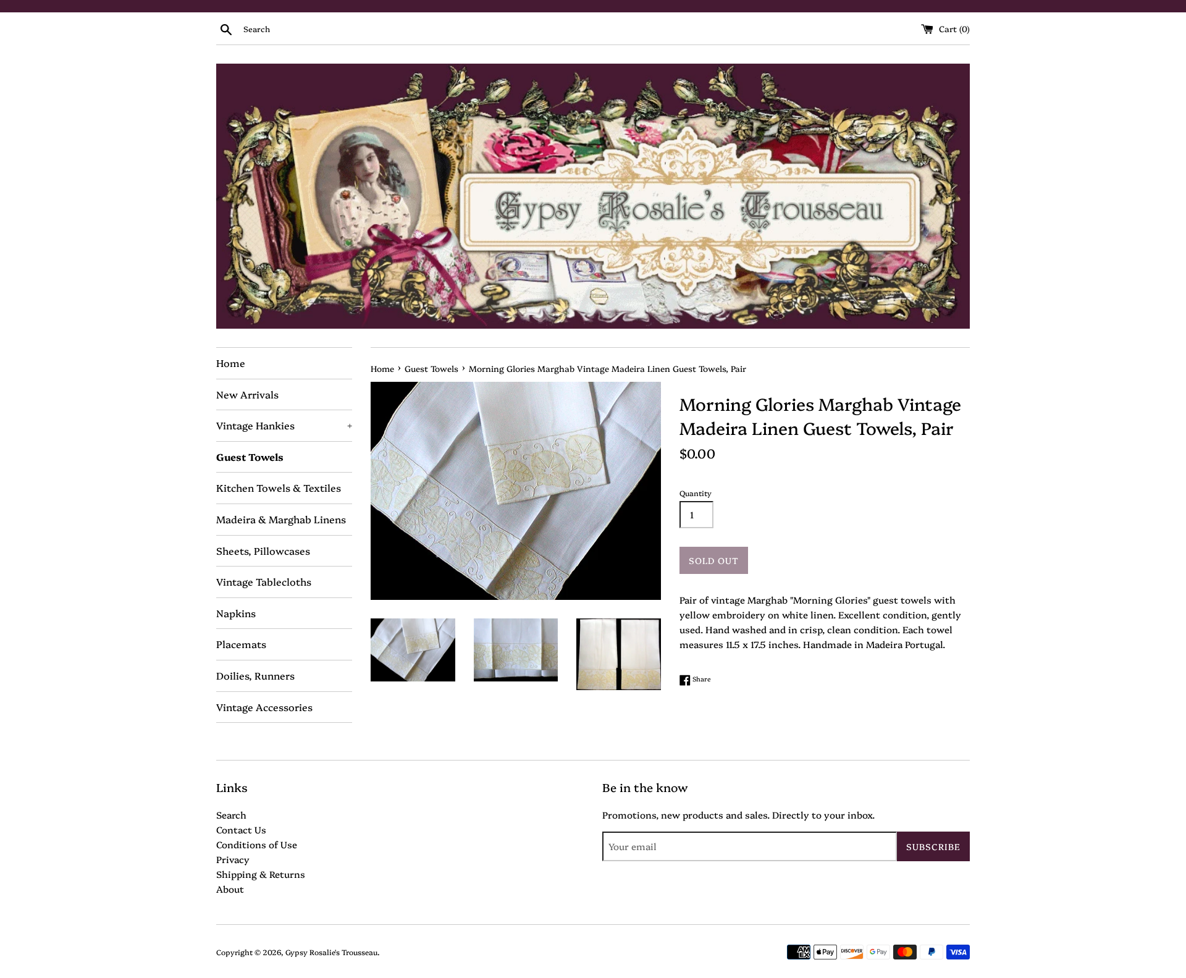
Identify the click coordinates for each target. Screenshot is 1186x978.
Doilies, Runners (255, 675)
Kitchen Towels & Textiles (278, 487)
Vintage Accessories (264, 707)
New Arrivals (247, 394)
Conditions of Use (256, 844)
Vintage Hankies (284, 425)
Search (231, 814)
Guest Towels (250, 456)
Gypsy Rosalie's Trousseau (331, 951)
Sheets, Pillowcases (263, 550)
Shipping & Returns (260, 873)
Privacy (233, 859)
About (230, 888)
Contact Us (241, 829)
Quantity (695, 492)
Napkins (236, 613)
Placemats (241, 644)
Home (230, 362)
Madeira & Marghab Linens (281, 519)
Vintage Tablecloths (263, 581)
